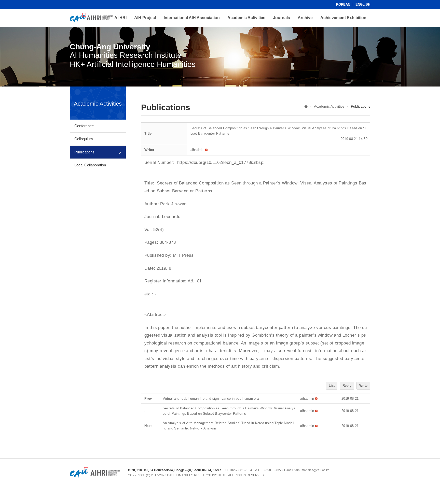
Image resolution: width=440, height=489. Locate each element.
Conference (84, 126)
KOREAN (343, 4)
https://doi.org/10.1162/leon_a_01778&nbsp (220, 162)
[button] (197, 150)
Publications (84, 152)
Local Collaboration (90, 165)
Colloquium (83, 139)
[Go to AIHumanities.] (306, 106)
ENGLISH (362, 4)
